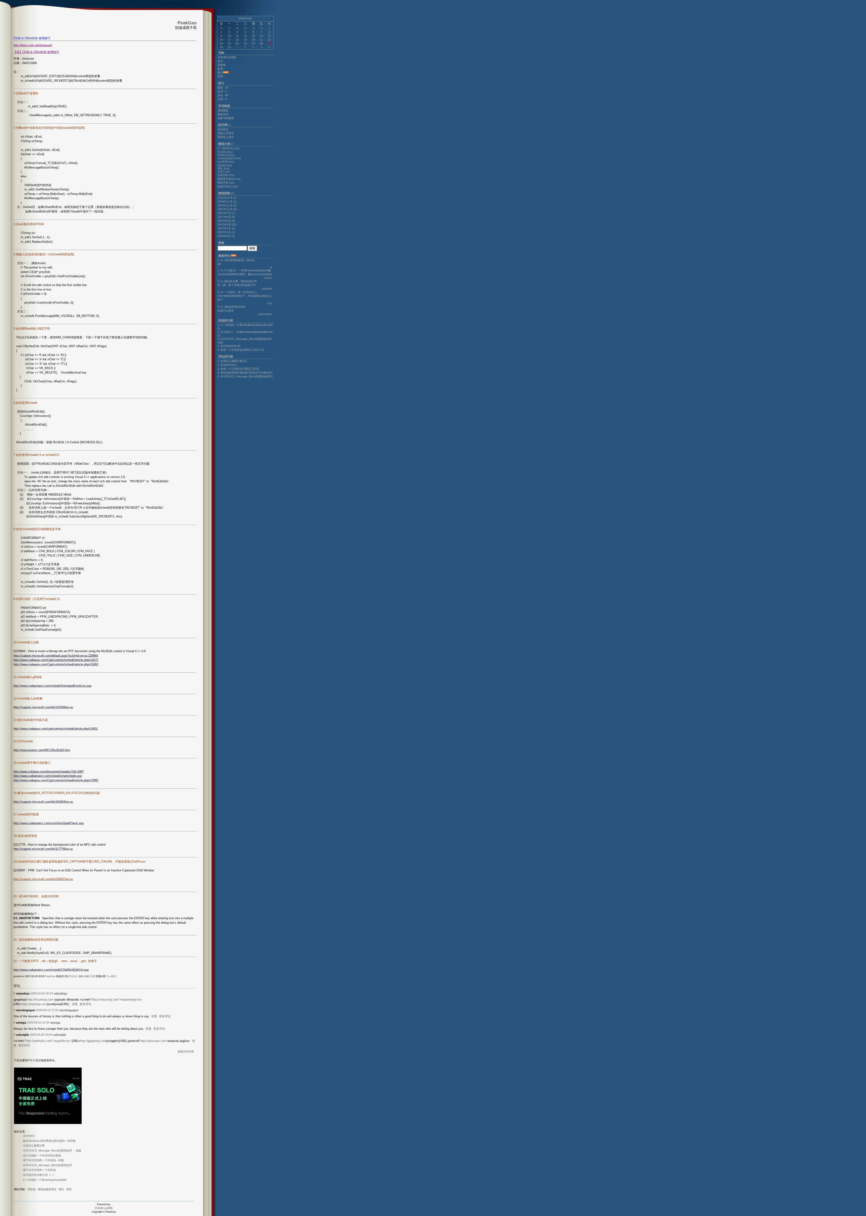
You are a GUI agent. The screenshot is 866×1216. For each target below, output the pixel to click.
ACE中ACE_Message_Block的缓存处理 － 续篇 (52, 1150)
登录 (33, 1060)
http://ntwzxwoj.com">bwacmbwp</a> (117, 999)
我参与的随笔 (226, 118)
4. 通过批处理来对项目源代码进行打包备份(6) (245, 372)
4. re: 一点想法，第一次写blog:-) (237, 292)
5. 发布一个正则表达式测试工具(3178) (241, 349)
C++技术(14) (225, 148)
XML (220, 168)
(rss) (236, 148)
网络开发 (223, 182)
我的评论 (223, 114)
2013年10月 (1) (227, 197)
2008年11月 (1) (227, 201)
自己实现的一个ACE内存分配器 (42, 1155)
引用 (92, 976)
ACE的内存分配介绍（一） (39, 1175)
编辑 (80, 976)
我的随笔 (223, 110)
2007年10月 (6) (227, 209)
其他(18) (223, 175)
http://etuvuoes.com (153, 1041)
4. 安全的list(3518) (229, 346)
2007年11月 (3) (227, 205)
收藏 (86, 976)
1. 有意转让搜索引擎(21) (232, 361)
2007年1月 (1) (226, 232)
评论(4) (73, 976)
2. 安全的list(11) (227, 365)
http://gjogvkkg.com (93, 1041)
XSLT (221, 171)
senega (55, 1022)
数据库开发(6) (226, 178)
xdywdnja (60, 993)
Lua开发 (223, 161)
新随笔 (222, 65)
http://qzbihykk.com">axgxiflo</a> (48, 1041)
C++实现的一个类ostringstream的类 (45, 1179)
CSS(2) (222, 152)
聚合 (220, 72)
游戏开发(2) (225, 186)
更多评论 (85, 1004)
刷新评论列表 (186, 1051)
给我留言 (223, 129)
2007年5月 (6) (226, 220)
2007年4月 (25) (227, 224)
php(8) (222, 165)
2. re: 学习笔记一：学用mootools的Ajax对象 (244, 270)
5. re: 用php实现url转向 (232, 306)
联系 (220, 68)
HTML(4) (223, 155)
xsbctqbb (59, 1034)
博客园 (32, 1189)
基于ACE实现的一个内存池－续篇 (43, 1160)
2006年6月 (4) (226, 236)
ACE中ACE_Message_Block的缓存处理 (47, 1165)
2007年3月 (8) (226, 228)
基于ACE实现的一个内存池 (39, 1170)
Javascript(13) (226, 158)
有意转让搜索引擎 (34, 1145)
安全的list (29, 1136)
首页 (220, 61)
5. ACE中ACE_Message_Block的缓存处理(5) (245, 376)
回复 (75, 1004)
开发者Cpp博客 (104, 1208)
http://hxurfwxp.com (40, 999)
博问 (61, 1189)
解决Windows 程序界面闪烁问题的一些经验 (49, 1140)
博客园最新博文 (47, 1189)
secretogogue (68, 1010)
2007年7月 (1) (226, 213)
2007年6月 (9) (226, 217)
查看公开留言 (226, 133)
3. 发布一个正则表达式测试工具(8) (238, 368)
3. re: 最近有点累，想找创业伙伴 (237, 281)
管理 (68, 1189)
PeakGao (50, 976)
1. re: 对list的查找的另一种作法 (236, 260)
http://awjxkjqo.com (34, 1004)
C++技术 (111, 976)
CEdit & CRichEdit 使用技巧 (32, 38)
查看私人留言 (226, 137)
